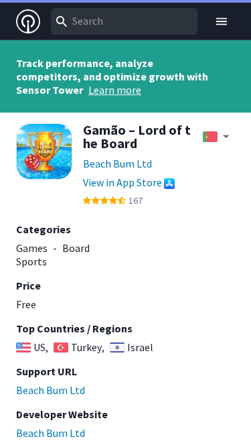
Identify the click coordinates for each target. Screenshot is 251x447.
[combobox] (124, 21)
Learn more (114, 90)
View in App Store (122, 182)
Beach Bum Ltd (117, 163)
